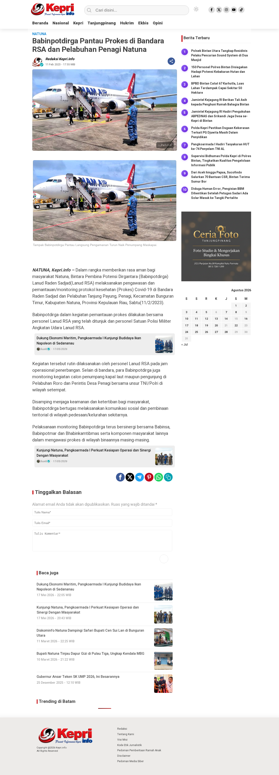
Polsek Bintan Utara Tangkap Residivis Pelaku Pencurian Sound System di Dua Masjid (219, 55)
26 (206, 332)
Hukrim (127, 23)
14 (226, 319)
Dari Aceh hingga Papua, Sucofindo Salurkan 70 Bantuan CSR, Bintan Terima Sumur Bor (220, 177)
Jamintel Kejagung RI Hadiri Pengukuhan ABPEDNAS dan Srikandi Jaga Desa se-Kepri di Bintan (220, 116)
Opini (158, 23)
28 (226, 332)
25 (196, 332)
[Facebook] (211, 10)
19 (206, 325)
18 (196, 325)
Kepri (78, 23)
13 (216, 319)
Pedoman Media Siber (130, 761)
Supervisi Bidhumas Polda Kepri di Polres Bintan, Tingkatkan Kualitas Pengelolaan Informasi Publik (221, 161)
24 (186, 332)
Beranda (40, 23)
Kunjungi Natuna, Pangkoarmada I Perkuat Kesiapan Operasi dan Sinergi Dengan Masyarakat (94, 453)
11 (196, 319)
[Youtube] (234, 10)
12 (206, 319)
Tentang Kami (125, 734)
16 (245, 319)
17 (186, 325)
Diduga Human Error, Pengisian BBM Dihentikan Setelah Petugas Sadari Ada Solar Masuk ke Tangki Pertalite (219, 193)
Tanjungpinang (102, 23)
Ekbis (143, 23)
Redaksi (122, 729)
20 (216, 325)
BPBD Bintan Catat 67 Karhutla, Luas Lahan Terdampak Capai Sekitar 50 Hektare (217, 88)
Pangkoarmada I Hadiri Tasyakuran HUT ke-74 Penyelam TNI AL (220, 146)
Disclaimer (123, 756)
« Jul (184, 344)
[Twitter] (219, 10)
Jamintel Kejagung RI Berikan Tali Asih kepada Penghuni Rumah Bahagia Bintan (220, 102)
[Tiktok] (241, 10)
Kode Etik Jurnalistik (129, 745)
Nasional (61, 23)
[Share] (171, 61)
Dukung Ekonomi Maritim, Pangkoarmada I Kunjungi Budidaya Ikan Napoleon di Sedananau (89, 341)
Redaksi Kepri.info (59, 59)
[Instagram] (226, 10)
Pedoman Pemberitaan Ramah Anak (139, 750)
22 (236, 325)
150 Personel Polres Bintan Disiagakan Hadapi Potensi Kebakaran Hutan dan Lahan (219, 72)
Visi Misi (122, 740)
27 (216, 332)
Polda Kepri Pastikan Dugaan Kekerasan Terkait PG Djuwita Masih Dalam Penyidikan (220, 132)
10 (186, 319)
